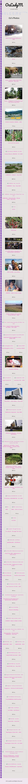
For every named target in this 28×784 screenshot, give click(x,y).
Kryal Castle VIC (7, 380)
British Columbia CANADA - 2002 (14, 122)
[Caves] (14, 206)
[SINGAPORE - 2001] (7, 641)
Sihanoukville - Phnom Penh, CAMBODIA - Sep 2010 (11, 634)
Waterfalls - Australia (13, 721)
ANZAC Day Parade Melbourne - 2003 (14, 39)
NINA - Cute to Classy (17, 509)
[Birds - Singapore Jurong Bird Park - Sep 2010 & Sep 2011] (13, 93)
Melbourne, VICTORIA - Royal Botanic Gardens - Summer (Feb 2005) (11, 446)
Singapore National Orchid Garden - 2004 (13, 678)
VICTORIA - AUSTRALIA (13, 710)
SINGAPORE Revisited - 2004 (13, 655)
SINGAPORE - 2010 (19, 644)
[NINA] (6, 506)
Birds (13, 59)
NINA (7, 509)
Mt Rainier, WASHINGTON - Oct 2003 (14, 498)
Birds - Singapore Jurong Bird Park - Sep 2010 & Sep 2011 (14, 102)
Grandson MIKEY (21, 348)
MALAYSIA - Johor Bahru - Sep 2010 (14, 401)
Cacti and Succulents (13, 143)
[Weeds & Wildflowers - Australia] (13, 764)
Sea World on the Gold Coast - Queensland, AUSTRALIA (11, 599)
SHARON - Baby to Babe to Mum (14, 620)
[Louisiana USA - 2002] (19, 377)
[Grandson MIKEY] (21, 345)
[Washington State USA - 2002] (13, 729)
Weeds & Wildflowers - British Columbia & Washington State (11, 756)
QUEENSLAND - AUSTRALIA (13, 542)
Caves (13, 209)
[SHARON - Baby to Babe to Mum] (13, 618)
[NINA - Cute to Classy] (17, 506)
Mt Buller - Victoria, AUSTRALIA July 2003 (13, 488)
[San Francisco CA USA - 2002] (13, 583)
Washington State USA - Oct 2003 (13, 743)
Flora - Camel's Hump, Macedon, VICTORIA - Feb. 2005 (11, 327)
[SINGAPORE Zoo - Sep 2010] (13, 663)
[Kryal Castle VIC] (7, 377)
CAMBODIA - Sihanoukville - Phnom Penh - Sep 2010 (11, 199)
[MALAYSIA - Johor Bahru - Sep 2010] (13, 393)
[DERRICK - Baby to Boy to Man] (13, 285)
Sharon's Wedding (13, 609)
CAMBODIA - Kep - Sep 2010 (14, 185)
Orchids (14, 520)
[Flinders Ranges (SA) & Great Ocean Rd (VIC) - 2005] (13, 306)
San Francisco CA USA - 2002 (13, 586)
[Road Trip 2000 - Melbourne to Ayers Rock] (13, 550)
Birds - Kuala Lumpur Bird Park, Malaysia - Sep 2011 (14, 81)
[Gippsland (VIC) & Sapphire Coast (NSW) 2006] (14, 334)
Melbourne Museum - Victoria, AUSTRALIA (13, 434)
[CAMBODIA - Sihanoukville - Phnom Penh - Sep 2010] (13, 195)
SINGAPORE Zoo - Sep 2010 (14, 666)
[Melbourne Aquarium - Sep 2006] (13, 409)
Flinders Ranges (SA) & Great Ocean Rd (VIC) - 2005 (13, 314)
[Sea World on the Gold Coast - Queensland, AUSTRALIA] (13, 595)
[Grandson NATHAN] (13, 361)
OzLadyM (14, 5)
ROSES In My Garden (19, 575)
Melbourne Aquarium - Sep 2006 (13, 412)
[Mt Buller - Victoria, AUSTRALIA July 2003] (13, 479)
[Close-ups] (13, 222)
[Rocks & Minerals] (7, 572)
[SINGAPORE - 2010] (20, 641)
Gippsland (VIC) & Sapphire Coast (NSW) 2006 (12, 338)
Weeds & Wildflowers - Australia (13, 766)
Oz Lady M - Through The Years (14, 531)
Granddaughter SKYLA (7, 348)
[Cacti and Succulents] (13, 135)
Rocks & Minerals (6, 575)
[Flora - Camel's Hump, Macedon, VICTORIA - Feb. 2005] (13, 323)
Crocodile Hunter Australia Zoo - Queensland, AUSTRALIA (13, 252)
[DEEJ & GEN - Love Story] (13, 264)
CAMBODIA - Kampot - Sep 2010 (14, 175)
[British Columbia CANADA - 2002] (13, 114)
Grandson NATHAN (13, 369)
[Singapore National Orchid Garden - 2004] (13, 674)
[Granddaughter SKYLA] (8, 345)
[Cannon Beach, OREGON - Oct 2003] (14, 151)
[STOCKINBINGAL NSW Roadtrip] (14, 696)
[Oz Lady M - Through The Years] (14, 528)
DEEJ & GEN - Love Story (13, 272)
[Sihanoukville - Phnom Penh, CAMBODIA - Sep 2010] (13, 629)
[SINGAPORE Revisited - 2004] (13, 652)
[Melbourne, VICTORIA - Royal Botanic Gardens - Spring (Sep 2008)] (13, 458)
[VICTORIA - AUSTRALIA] (13, 707)
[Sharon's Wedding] (13, 607)
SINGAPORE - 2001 (7, 644)
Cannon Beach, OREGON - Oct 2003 (14, 154)
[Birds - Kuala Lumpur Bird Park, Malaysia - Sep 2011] (13, 72)
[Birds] (13, 51)
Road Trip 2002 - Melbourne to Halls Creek (13, 565)
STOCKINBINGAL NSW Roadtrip (13, 699)
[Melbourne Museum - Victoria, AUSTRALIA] (13, 425)
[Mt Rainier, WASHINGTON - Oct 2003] (14, 495)
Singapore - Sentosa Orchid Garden (13, 688)
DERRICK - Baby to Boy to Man (13, 293)
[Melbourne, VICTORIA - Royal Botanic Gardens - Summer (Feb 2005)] (13, 442)
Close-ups (13, 230)
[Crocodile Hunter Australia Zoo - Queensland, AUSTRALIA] (13, 243)
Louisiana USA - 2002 (19, 380)
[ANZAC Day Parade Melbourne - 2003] (13, 30)
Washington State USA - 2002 (13, 732)
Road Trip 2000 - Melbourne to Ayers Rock (13, 554)
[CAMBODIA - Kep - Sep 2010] (13, 183)
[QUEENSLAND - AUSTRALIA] (14, 539)
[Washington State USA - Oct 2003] (13, 740)
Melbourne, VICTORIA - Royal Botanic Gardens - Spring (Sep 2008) (14, 467)
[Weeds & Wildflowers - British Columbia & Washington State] (13, 752)
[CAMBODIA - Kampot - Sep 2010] (13, 167)
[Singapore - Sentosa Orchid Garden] (13, 685)
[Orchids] (13, 517)
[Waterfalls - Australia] (14, 718)
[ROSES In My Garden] (20, 572)
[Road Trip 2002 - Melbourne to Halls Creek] (13, 561)
